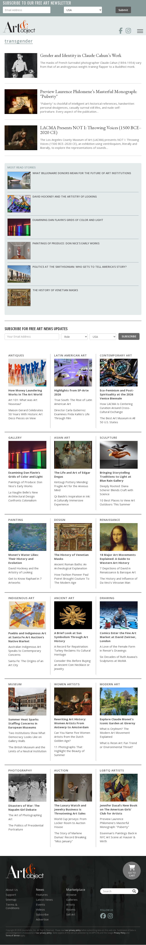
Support (11, 894)
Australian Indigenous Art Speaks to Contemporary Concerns (24, 651)
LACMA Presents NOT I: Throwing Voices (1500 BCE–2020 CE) (90, 130)
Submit (123, 10)
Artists (70, 904)
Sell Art (70, 914)
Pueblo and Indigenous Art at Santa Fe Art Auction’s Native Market (27, 637)
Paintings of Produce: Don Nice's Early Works (66, 243)
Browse (71, 894)
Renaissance (110, 520)
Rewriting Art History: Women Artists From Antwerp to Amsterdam (71, 723)
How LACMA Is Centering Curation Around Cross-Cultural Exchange (116, 408)
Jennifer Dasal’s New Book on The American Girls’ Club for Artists (118, 809)
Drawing (107, 598)
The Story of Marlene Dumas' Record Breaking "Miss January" (70, 837)
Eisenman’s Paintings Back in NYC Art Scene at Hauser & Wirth (118, 837)
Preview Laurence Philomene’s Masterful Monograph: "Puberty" (88, 93)
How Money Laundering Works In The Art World (25, 392)
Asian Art (62, 437)
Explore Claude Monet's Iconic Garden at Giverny (117, 721)
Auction (61, 770)
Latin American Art (70, 355)
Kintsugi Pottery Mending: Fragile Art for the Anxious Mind (71, 486)
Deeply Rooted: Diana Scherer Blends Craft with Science (116, 490)
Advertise (42, 919)
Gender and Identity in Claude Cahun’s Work (80, 55)
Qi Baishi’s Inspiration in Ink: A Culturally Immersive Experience (72, 500)
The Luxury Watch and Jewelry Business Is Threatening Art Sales (70, 809)
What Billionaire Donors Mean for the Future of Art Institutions (82, 173)
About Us (12, 890)
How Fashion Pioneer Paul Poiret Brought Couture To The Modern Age (71, 578)
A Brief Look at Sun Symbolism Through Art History (71, 637)
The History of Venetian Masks (55, 290)
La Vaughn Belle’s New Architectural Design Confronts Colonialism (23, 496)
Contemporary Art (116, 355)
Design (59, 520)
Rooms (70, 909)
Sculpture (108, 437)
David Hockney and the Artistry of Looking (65, 196)
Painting (15, 520)
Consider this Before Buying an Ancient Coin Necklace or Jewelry (72, 665)
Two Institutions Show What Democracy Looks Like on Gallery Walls (26, 737)
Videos (40, 909)
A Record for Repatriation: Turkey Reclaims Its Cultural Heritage (72, 650)
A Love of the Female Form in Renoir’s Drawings (117, 648)
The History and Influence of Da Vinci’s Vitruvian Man (118, 580)
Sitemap (11, 899)
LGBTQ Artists (112, 770)
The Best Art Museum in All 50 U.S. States (117, 420)
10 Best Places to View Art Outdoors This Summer (117, 502)
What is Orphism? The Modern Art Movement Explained (115, 733)
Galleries (72, 899)
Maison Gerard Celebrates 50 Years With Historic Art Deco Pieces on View (25, 414)
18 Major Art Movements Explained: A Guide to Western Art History (118, 559)
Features (42, 894)
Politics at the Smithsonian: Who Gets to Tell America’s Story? (80, 267)
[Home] (19, 26)
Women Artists (67, 684)
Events (40, 904)
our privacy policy (73, 930)
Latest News (44, 899)
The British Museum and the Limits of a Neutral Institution (27, 749)
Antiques (16, 355)
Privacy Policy (119, 932)
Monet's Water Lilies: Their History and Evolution (23, 559)
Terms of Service (13, 935)
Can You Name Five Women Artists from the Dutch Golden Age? (72, 737)
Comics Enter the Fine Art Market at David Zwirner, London (118, 637)
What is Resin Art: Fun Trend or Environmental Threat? (118, 745)
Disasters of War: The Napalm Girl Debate (24, 807)
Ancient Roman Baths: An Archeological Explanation (70, 566)
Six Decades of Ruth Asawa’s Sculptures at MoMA (118, 659)
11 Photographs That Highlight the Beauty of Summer (69, 751)
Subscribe (129, 336)
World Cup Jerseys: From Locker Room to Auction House (70, 823)
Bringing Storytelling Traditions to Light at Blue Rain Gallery (115, 476)
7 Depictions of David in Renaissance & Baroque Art (118, 570)
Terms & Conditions (12, 906)
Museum (15, 684)
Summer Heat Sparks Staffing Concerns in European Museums (23, 723)
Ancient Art (64, 598)
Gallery (15, 437)
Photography (20, 770)
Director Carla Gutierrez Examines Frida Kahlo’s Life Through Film (72, 414)
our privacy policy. (44, 932)
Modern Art (110, 684)
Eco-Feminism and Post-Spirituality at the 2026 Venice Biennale (117, 394)
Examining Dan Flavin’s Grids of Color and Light (68, 220)
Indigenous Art (21, 598)
